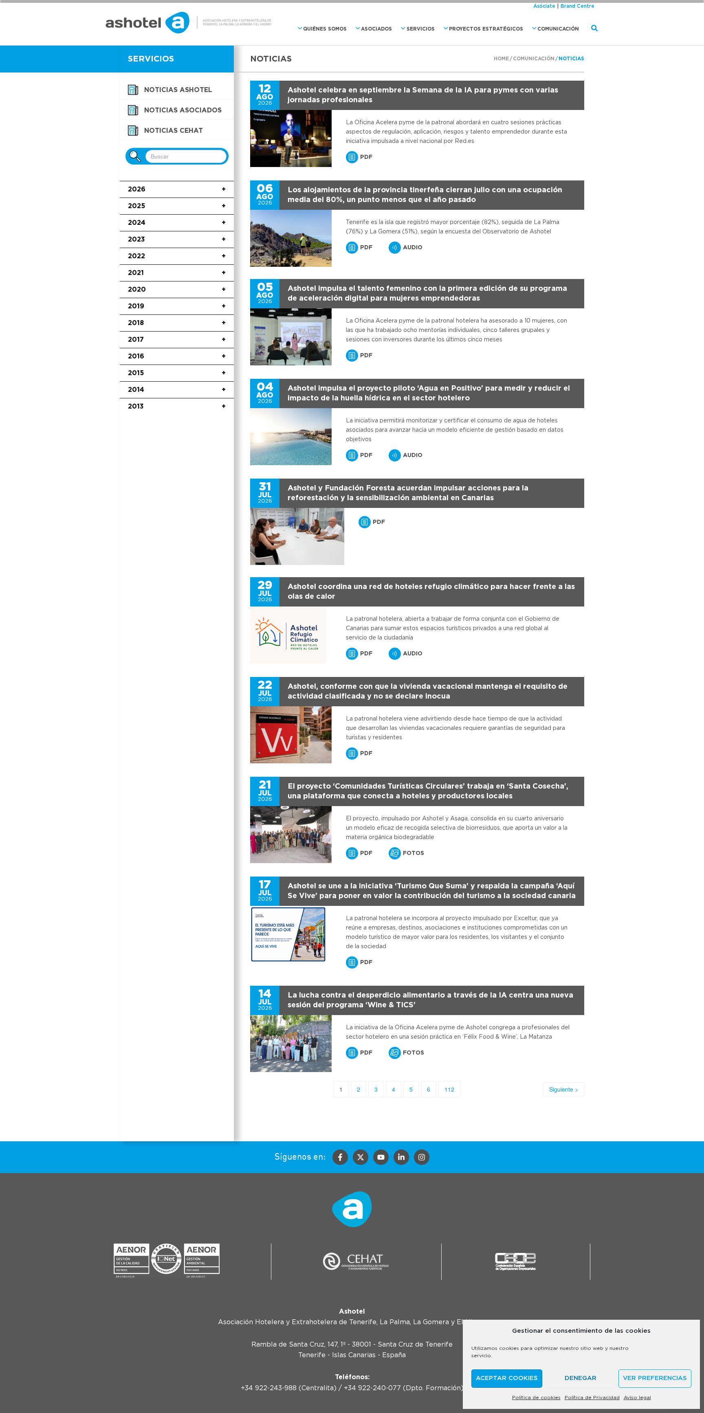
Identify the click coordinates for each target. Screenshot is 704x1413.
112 (449, 1089)
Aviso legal (637, 1397)
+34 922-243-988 (269, 1388)
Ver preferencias (655, 1378)
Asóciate (544, 6)
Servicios (421, 28)
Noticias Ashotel (178, 90)
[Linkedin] (401, 1157)
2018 (177, 323)
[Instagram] (421, 1157)
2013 (177, 406)
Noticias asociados (183, 110)
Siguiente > (563, 1089)
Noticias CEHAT (173, 130)
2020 (177, 289)
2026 (177, 189)
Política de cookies (536, 1397)
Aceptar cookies (507, 1378)
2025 (177, 206)
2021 (177, 273)
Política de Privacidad (592, 1397)
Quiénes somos (325, 28)
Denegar (580, 1378)
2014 (177, 390)
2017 (177, 339)
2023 (177, 239)
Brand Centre (577, 6)
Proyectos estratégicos (486, 28)
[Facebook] (340, 1157)
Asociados (376, 28)
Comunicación (558, 28)
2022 (177, 256)
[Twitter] (360, 1157)
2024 (177, 223)
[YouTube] (381, 1157)
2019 (177, 306)
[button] (298, 28)
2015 (177, 373)
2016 (177, 356)
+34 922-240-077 (372, 1388)
